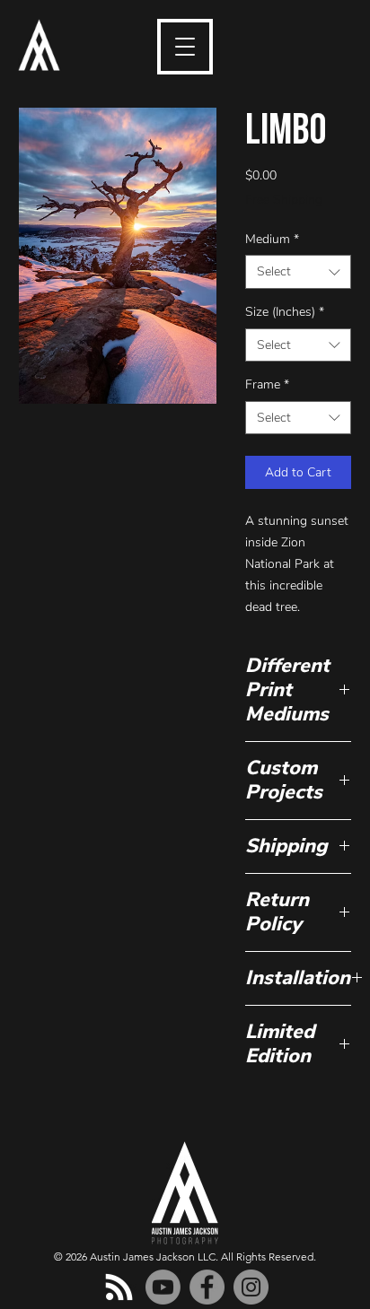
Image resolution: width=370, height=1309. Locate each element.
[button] (185, 46)
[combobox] (298, 272)
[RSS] (119, 1287)
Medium (272, 239)
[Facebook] (207, 1287)
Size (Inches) (284, 311)
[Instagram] (251, 1287)
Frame (267, 384)
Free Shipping (283, 199)
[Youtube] (163, 1287)
